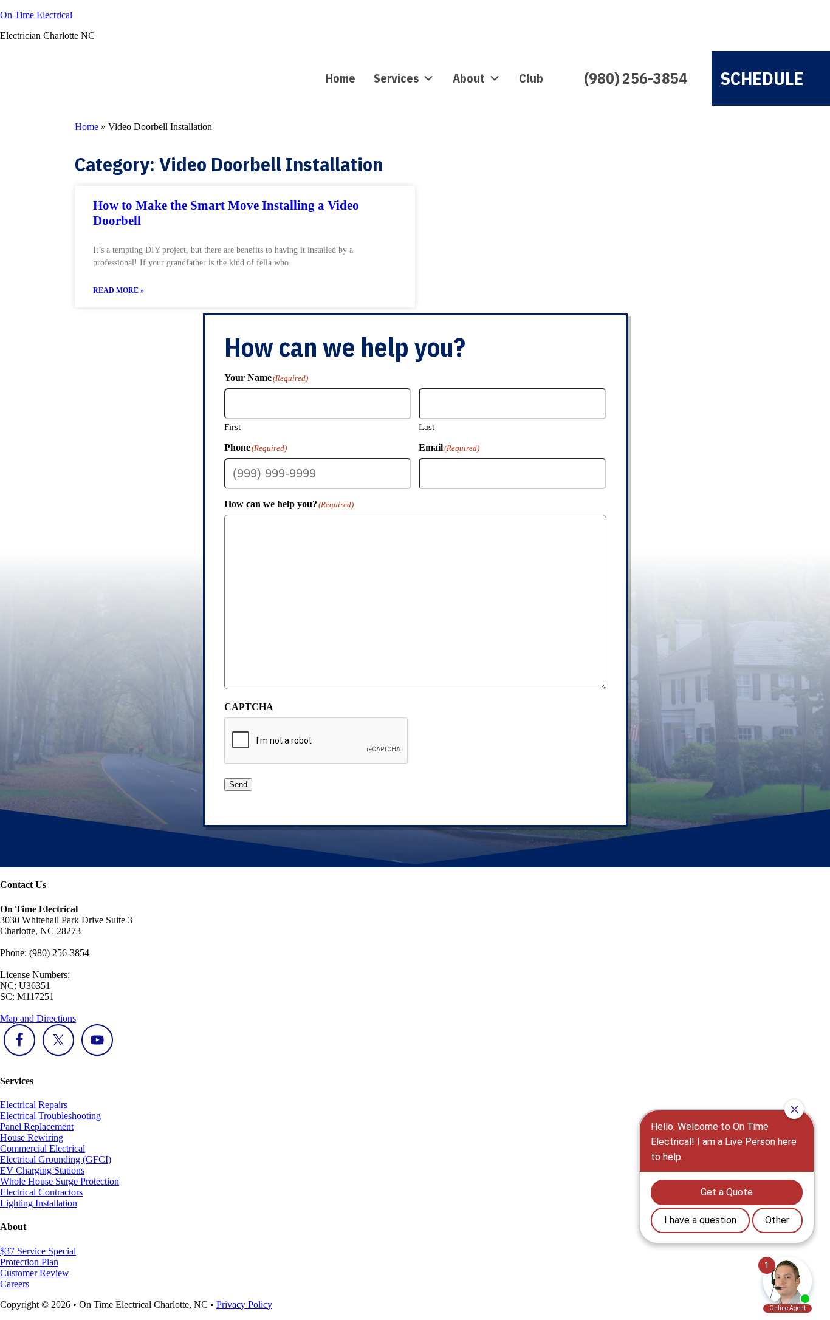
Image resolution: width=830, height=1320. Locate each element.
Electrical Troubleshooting (50, 1115)
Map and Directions (38, 1018)
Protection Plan (29, 1262)
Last (426, 427)
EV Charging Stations (42, 1170)
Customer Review (34, 1273)
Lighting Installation (38, 1203)
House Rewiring (31, 1137)
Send (238, 784)
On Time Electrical (36, 15)
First (232, 427)
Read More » (118, 290)
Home (340, 78)
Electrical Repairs (33, 1104)
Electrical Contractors (41, 1192)
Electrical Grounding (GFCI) (55, 1159)
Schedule (762, 78)
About (469, 78)
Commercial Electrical (42, 1148)
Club (531, 78)
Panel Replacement (37, 1126)
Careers (14, 1284)
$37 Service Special (38, 1251)
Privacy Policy (244, 1304)
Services (396, 78)
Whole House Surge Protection (59, 1181)
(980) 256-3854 (635, 78)
